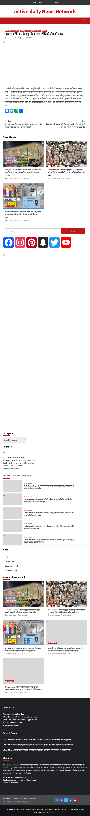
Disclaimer (7, 802)
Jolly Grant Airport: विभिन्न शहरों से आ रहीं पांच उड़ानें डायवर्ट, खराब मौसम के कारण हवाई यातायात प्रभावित (23, 172)
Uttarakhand (36, 31)
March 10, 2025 (27, 38)
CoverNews (39, 812)
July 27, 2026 (22, 692)
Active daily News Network (45, 11)
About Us (7, 799)
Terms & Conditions (22, 802)
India (22, 31)
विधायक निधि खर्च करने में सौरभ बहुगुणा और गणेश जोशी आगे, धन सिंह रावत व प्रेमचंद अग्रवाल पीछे (65, 124)
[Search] (84, 20)
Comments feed (11, 566)
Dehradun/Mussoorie (12, 31)
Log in (7, 557)
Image (56, 3)
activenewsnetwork (13, 38)
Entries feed (10, 561)
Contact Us (17, 799)
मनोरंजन (44, 31)
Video (49, 3)
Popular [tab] (16, 475)
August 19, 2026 (23, 178)
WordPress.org (11, 570)
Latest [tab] (6, 475)
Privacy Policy (30, 799)
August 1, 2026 (66, 653)
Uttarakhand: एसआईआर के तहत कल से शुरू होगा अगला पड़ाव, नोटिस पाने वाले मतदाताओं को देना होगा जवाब (23, 214)
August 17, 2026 (67, 178)
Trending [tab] (26, 475)
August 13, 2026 (23, 220)
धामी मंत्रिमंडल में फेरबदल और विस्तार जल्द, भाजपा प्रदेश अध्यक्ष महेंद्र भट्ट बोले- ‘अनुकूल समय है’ (23, 124)
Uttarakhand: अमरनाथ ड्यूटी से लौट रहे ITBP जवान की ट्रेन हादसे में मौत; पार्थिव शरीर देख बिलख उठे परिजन (66, 172)
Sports (28, 31)
